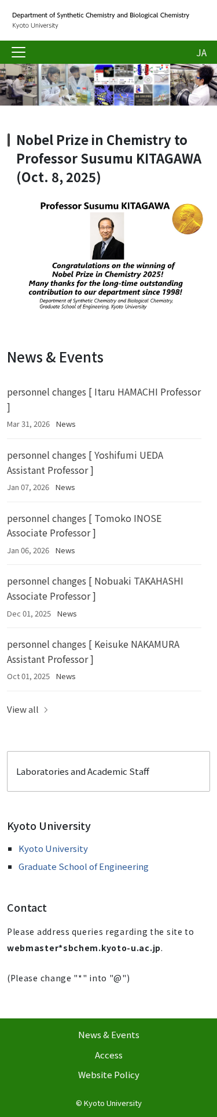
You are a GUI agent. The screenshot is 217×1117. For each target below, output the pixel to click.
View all (23, 709)
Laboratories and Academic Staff (82, 771)
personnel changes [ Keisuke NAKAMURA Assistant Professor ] (93, 651)
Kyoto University (53, 848)
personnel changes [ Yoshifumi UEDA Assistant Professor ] (85, 462)
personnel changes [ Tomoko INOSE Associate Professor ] (84, 525)
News (66, 423)
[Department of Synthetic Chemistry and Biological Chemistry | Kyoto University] (99, 20)
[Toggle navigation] (18, 52)
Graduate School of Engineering (84, 866)
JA (201, 52)
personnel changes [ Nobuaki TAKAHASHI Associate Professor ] (95, 588)
